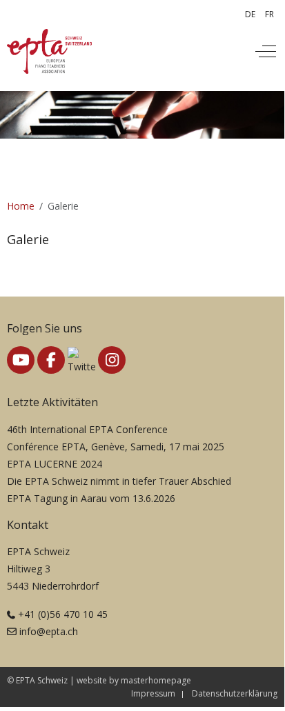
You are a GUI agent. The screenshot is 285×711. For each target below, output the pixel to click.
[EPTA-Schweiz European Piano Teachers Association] (49, 51)
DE (250, 14)
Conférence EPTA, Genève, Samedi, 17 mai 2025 (115, 446)
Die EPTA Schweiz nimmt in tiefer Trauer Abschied (119, 481)
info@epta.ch (48, 631)
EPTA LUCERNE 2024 (54, 463)
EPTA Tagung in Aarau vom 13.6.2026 (91, 498)
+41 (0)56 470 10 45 (63, 614)
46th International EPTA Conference (87, 429)
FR (269, 14)
